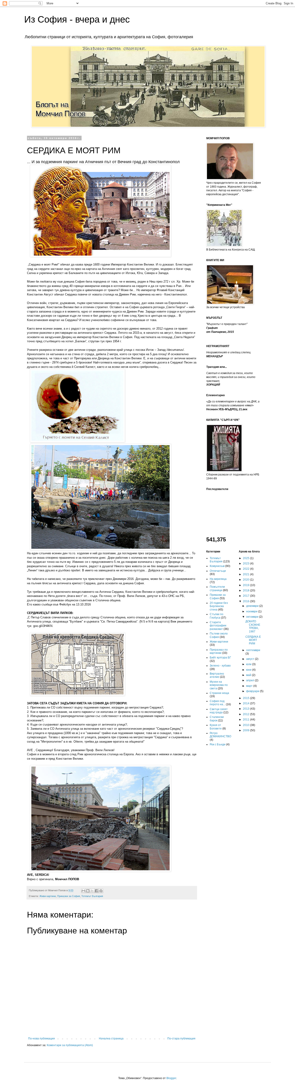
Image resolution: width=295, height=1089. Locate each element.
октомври (252, 616)
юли (249, 664)
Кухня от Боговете (216, 726)
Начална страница (111, 1038)
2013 (246, 708)
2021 (246, 574)
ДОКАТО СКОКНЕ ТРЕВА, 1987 (252, 626)
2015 (246, 698)
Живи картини (47, 896)
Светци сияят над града (219, 711)
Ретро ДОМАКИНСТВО (220, 735)
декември (252, 606)
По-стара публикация (181, 1038)
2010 (246, 725)
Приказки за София (68, 896)
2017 (246, 595)
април (250, 680)
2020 (246, 579)
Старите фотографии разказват (218, 626)
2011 (246, 719)
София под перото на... (217, 702)
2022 (246, 568)
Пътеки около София (219, 635)
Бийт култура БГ (220, 657)
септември (253, 650)
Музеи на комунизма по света (219, 685)
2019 (246, 585)
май (249, 675)
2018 (246, 590)
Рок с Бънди (217, 744)
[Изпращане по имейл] (83, 890)
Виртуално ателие (217, 675)
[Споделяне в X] (92, 890)
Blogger (171, 1078)
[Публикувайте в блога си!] (88, 890)
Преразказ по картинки (219, 651)
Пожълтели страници (217, 588)
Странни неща (219, 693)
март (249, 686)
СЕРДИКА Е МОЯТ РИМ (253, 640)
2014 (246, 703)
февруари (253, 691)
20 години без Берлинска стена (219, 606)
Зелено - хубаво (220, 665)
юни (249, 669)
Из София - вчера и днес (77, 19)
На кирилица (218, 579)
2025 (246, 558)
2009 (246, 730)
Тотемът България (92, 896)
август (250, 659)
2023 (246, 563)
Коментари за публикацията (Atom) (70, 1045)
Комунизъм (217, 566)
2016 (246, 601)
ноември (252, 611)
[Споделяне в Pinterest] (101, 890)
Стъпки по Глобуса (216, 616)
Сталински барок (217, 718)
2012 (246, 714)
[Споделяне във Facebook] (96, 890)
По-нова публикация (41, 1038)
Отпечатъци (218, 571)
